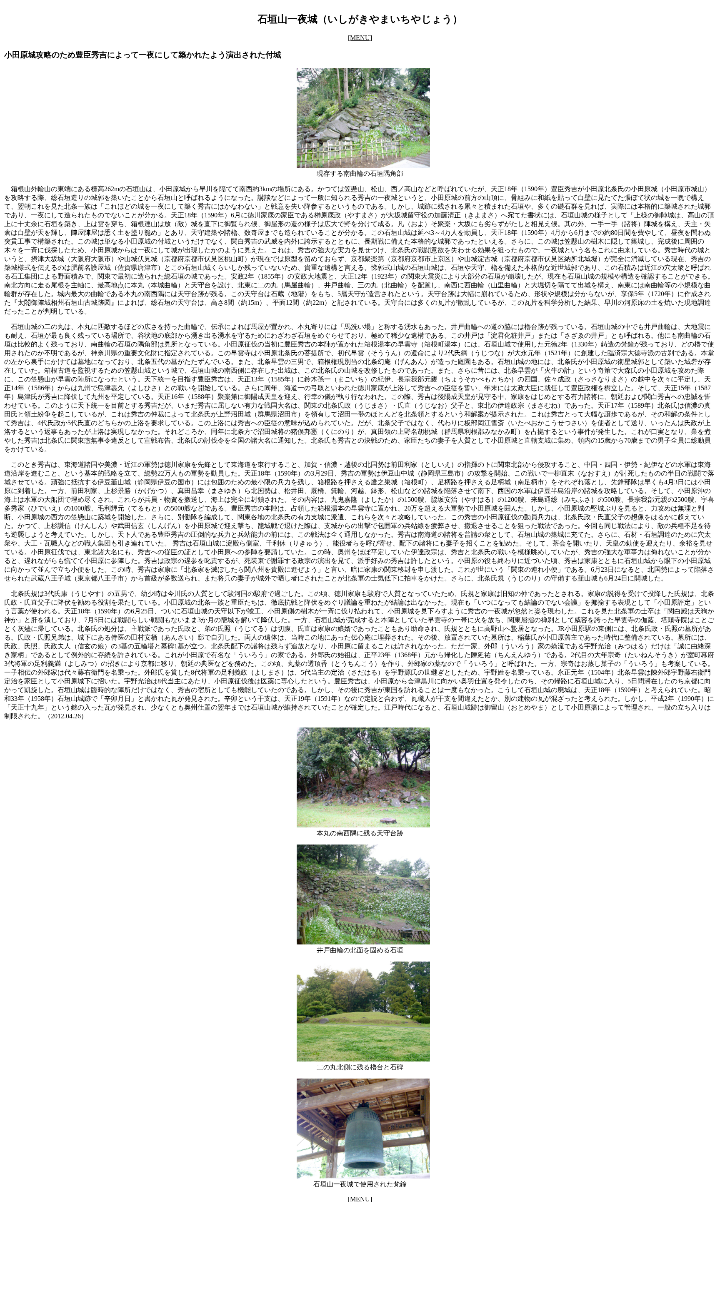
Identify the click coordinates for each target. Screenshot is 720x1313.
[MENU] (360, 37)
